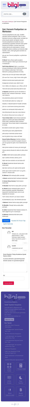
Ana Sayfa (5, 21)
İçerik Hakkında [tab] (8, 224)
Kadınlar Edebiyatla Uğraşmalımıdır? (14, 359)
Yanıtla (25, 243)
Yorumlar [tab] (6, 220)
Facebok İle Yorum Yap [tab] (18, 220)
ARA (24, 14)
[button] (4, 5)
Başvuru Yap (9, 319)
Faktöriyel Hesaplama (10, 349)
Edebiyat (11, 21)
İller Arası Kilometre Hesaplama (13, 333)
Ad (4, 275)
